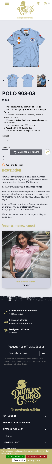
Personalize (19, 460)
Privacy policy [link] (34, 460)
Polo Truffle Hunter (26, 281)
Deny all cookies (37, 456)
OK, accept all (16, 456)
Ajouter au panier (26, 152)
